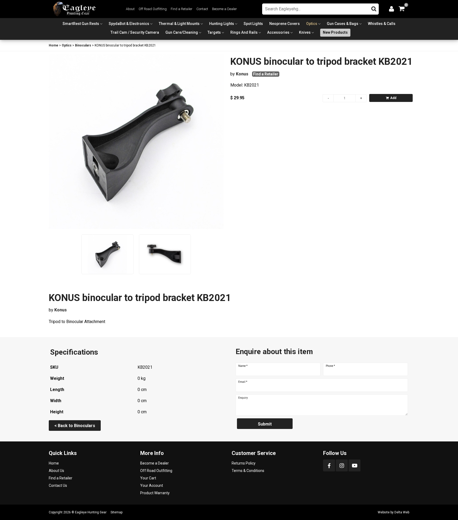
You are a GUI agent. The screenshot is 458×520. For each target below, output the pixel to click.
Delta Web (401, 512)
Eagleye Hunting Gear (91, 512)
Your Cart (148, 478)
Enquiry (243, 398)
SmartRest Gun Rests (81, 24)
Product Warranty (155, 493)
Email (242, 382)
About (130, 9)
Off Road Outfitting (153, 9)
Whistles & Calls (381, 24)
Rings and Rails (244, 32)
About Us (56, 471)
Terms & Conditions (248, 471)
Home (53, 45)
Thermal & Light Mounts (179, 24)
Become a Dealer (224, 9)
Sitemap (116, 512)
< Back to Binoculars (74, 425)
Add (393, 98)
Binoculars (83, 45)
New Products (335, 32)
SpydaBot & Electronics (129, 24)
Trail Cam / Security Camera (135, 32)
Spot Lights (253, 24)
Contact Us (58, 485)
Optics (311, 24)
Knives (305, 32)
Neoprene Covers (284, 24)
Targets (214, 32)
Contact (202, 9)
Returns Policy (244, 463)
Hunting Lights (221, 24)
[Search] (374, 8)
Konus (242, 73)
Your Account (151, 485)
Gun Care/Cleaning (181, 32)
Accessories (278, 32)
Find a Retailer (181, 9)
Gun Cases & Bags (342, 24)
